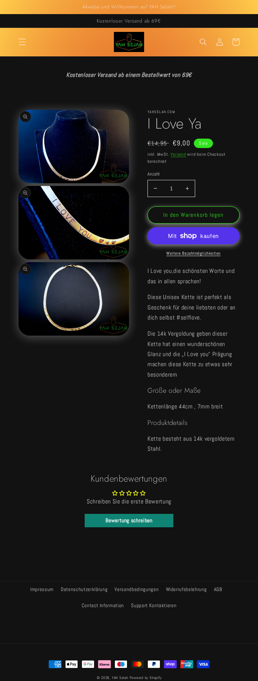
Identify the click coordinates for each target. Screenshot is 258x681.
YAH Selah (120, 677)
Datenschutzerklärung (84, 589)
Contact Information (103, 605)
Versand (178, 154)
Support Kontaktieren (153, 605)
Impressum (42, 589)
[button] (22, 42)
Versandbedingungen (137, 589)
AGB (218, 589)
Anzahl (153, 174)
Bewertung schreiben (129, 520)
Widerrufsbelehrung (186, 589)
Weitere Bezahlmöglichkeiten (193, 253)
